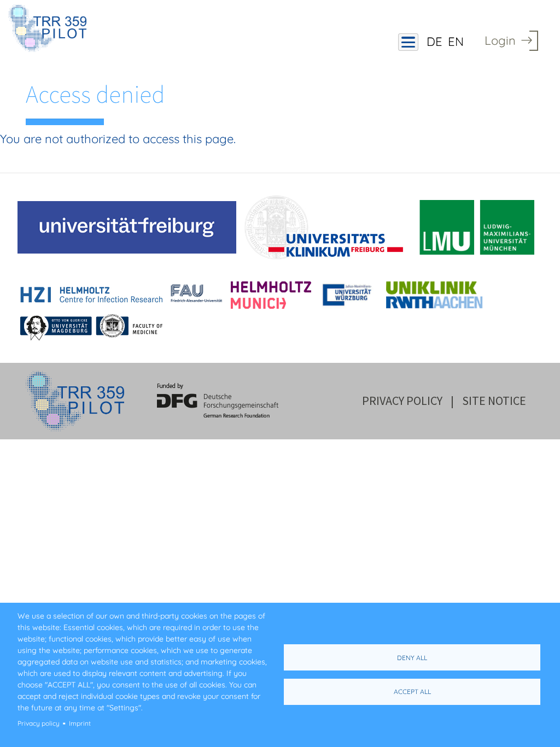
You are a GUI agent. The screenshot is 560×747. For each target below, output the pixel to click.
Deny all (412, 658)
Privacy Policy (402, 400)
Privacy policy (39, 723)
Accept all (412, 691)
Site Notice (494, 400)
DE (434, 41)
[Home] (51, 28)
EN (456, 41)
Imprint (80, 723)
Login (500, 40)
